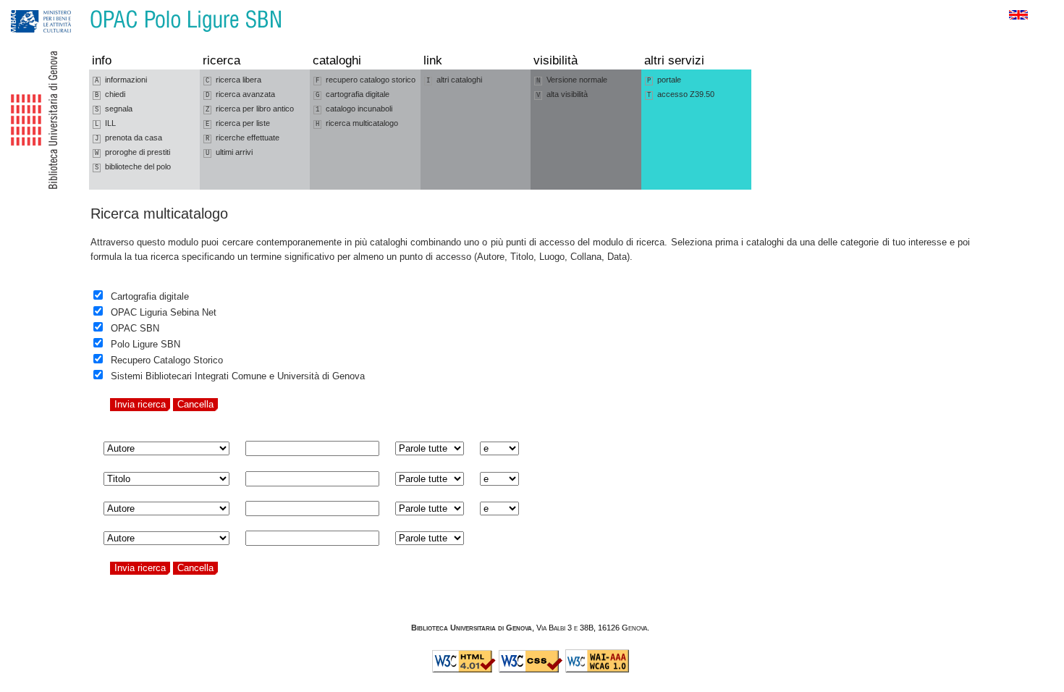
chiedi (110, 94)
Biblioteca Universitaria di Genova (471, 627)
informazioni (121, 80)
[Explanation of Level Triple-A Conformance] (597, 669)
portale (664, 80)
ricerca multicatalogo (357, 123)
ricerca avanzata (240, 94)
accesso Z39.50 (680, 94)
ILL (105, 123)
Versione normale (571, 80)
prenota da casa (128, 138)
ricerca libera (233, 80)
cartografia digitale (352, 94)
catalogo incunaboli (354, 109)
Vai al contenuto (78, 7)
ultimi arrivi (229, 152)
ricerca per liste (238, 123)
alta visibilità (562, 94)
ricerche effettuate (242, 138)
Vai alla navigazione (27, 7)
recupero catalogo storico (365, 80)
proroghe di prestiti (132, 152)
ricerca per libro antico (250, 109)
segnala (113, 109)
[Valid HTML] (464, 669)
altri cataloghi (454, 80)
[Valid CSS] (530, 669)
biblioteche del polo (133, 167)
